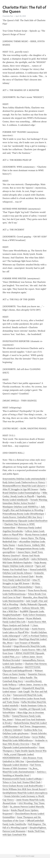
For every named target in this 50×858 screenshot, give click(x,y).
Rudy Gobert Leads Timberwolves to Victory (24, 482)
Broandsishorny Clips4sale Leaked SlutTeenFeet (25, 520)
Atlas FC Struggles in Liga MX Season (20, 489)
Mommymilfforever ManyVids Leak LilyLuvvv (24, 485)
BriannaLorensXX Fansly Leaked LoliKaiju (22, 778)
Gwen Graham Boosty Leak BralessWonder (23, 785)
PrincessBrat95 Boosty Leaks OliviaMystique (23, 513)
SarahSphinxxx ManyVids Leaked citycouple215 (25, 792)
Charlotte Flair (8, 16)
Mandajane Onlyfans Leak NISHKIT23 (20, 506)
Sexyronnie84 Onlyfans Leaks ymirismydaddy (24, 478)
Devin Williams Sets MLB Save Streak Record (24, 789)
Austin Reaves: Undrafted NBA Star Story (22, 517)
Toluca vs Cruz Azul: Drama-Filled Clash (22, 782)
